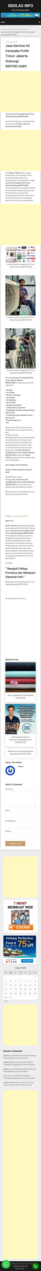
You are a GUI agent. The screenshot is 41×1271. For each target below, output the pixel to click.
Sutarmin (6, 1076)
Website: (8, 831)
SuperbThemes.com (20, 1266)
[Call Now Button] (35, 1266)
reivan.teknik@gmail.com (20, 516)
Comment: (9, 789)
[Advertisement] (20, 91)
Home (3, 29)
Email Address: (10, 821)
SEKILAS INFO (20, 5)
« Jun (5, 1001)
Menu (3, 22)
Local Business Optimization (17, 29)
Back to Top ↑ (20, 1269)
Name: (7, 810)
